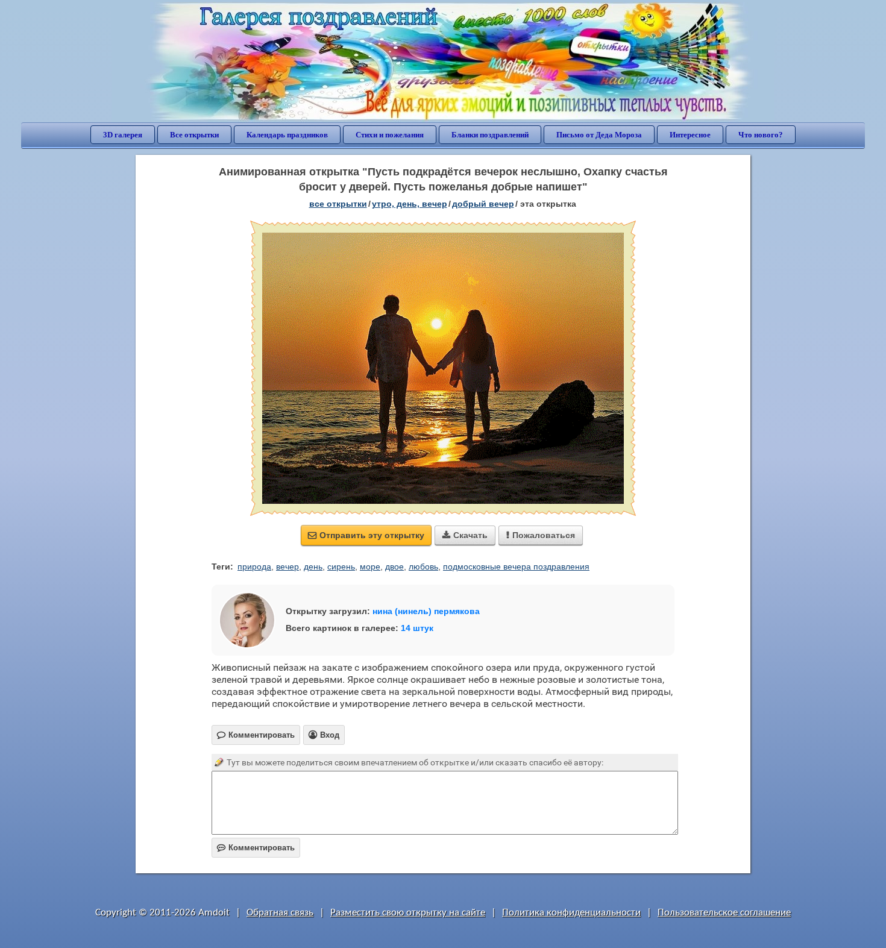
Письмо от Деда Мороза (599, 134)
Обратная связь (280, 913)
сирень (341, 566)
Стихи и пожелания (390, 134)
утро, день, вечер (409, 204)
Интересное (690, 134)
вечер (287, 566)
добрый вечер (483, 204)
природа (254, 566)
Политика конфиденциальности (571, 913)
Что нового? (760, 134)
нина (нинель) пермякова (426, 611)
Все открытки (194, 134)
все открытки (338, 204)
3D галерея (122, 134)
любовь (423, 566)
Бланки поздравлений (490, 134)
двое (394, 566)
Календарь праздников (287, 134)
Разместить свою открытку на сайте (407, 913)
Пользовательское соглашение (724, 913)
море (370, 566)
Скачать (465, 535)
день (313, 566)
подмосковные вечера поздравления (516, 566)
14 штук (417, 628)
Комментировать (256, 847)
